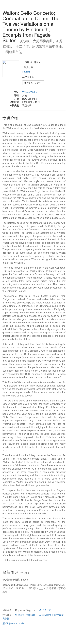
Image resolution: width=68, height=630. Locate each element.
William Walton (29, 92)
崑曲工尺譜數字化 (26, 615)
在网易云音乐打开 (34, 82)
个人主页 (46, 610)
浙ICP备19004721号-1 (14, 623)
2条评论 (26, 72)
